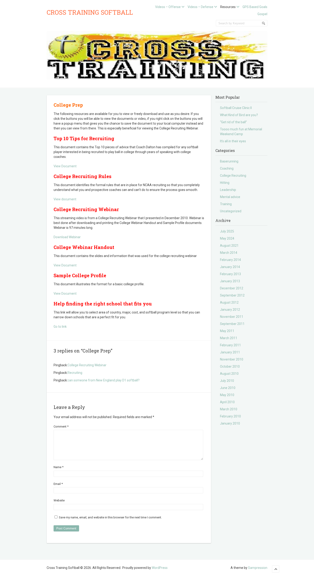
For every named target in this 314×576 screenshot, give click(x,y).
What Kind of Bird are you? (239, 115)
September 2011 (232, 324)
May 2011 (227, 331)
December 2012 (231, 288)
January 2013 (230, 281)
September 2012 (232, 295)
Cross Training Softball (90, 12)
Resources (228, 7)
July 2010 (227, 381)
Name (58, 467)
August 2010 (229, 373)
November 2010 (231, 359)
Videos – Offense (168, 7)
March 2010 (228, 409)
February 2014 (230, 260)
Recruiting (75, 373)
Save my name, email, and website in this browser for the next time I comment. (110, 517)
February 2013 (230, 274)
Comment (61, 426)
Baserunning (229, 161)
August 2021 (229, 245)
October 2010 (230, 366)
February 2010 (230, 416)
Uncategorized (230, 211)
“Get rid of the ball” (233, 122)
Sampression (257, 568)
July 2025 (227, 231)
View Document (65, 166)
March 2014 (228, 252)
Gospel (262, 14)
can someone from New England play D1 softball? (104, 380)
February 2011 (230, 345)
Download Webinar (67, 237)
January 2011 (230, 352)
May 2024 (227, 238)
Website (59, 500)
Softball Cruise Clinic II (236, 108)
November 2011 (231, 317)
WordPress (160, 568)
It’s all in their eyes (233, 141)
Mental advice (230, 197)
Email (58, 484)
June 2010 (227, 388)
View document (65, 199)
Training (226, 204)
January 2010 (230, 423)
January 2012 (230, 309)
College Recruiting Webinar (87, 365)
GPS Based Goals (255, 7)
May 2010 (227, 395)
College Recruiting (233, 175)
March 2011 (228, 338)
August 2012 (229, 302)
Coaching (227, 168)
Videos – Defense (200, 7)
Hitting (224, 183)
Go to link (60, 326)
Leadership (228, 190)
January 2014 (230, 267)
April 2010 (227, 402)
